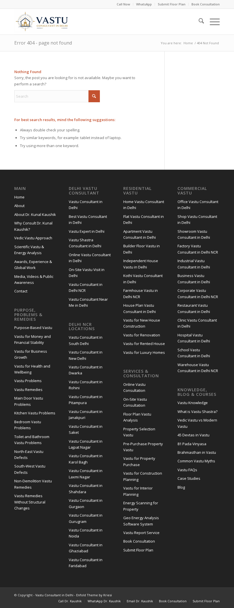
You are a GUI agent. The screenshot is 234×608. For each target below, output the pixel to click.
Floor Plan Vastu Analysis (137, 417)
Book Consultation (205, 4)
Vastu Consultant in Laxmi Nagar (85, 473)
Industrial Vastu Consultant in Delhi (193, 263)
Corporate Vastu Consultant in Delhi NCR (197, 293)
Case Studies (188, 478)
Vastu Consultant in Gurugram (85, 518)
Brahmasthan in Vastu (196, 452)
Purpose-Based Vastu (33, 327)
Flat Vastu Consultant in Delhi (143, 219)
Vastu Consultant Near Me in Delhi (88, 302)
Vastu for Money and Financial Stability (32, 339)
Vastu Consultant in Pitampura (85, 399)
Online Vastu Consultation (134, 387)
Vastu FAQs (187, 469)
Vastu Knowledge (192, 402)
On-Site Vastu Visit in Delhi (86, 272)
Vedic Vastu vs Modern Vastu (197, 423)
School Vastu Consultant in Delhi (193, 352)
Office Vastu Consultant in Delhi (197, 204)
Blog (181, 487)
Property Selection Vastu (139, 432)
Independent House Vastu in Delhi (140, 263)
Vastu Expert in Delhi (86, 231)
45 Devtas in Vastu (193, 435)
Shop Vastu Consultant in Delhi (197, 219)
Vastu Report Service (141, 532)
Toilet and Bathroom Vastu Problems (31, 439)
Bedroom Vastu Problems (27, 424)
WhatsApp (144, 4)
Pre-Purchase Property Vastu (143, 446)
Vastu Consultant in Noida (85, 533)
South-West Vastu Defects (29, 469)
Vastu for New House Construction (141, 323)
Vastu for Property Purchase (139, 461)
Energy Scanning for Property (140, 505)
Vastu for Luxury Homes (144, 352)
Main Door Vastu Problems (28, 401)
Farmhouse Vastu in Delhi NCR (140, 293)
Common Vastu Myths (196, 460)
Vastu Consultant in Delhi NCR (85, 287)
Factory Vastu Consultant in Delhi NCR (197, 248)
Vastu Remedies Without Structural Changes (29, 502)
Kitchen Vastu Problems (34, 413)
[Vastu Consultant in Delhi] (42, 22)
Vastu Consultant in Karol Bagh (85, 458)
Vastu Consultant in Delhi (85, 204)
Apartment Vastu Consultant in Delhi (139, 234)
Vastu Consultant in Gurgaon (85, 503)
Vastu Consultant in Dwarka (85, 370)
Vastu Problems (28, 380)
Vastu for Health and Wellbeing (32, 369)
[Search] (198, 22)
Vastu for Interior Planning (138, 491)
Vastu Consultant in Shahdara (85, 488)
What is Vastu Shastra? (197, 411)
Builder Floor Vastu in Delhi (141, 248)
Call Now (123, 4)
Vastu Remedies (28, 389)
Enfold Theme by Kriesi (94, 595)
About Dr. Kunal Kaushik (35, 214)
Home (19, 197)
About (19, 205)
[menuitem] (123, 4)
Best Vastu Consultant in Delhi (88, 219)
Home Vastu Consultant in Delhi (143, 204)
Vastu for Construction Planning (142, 476)
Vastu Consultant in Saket (85, 429)
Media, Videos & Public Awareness (33, 279)
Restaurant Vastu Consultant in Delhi (193, 308)
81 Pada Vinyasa (191, 443)
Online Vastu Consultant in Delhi (90, 257)
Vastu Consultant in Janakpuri (85, 414)
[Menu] (212, 22)
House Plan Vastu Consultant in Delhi (139, 308)
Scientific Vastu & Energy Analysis (29, 249)
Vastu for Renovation (141, 335)
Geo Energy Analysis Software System (141, 520)
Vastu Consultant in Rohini (85, 384)
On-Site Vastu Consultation (135, 402)
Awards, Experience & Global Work (33, 264)
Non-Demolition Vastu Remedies (33, 483)
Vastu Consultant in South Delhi (85, 340)
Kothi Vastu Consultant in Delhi (143, 278)
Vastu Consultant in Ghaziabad (85, 547)
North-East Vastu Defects (28, 454)
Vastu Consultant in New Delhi (85, 355)
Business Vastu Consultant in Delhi (193, 278)
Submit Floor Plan (171, 4)
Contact (20, 291)
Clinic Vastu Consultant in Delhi (197, 323)
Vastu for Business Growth (30, 354)
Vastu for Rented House (144, 343)
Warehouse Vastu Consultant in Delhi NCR (197, 367)
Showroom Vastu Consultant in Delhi (193, 234)
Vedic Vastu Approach (33, 237)
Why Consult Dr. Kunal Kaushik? (33, 226)
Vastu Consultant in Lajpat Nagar (85, 444)
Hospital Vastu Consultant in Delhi (193, 338)
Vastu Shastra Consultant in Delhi (85, 242)
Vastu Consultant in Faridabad (85, 562)
